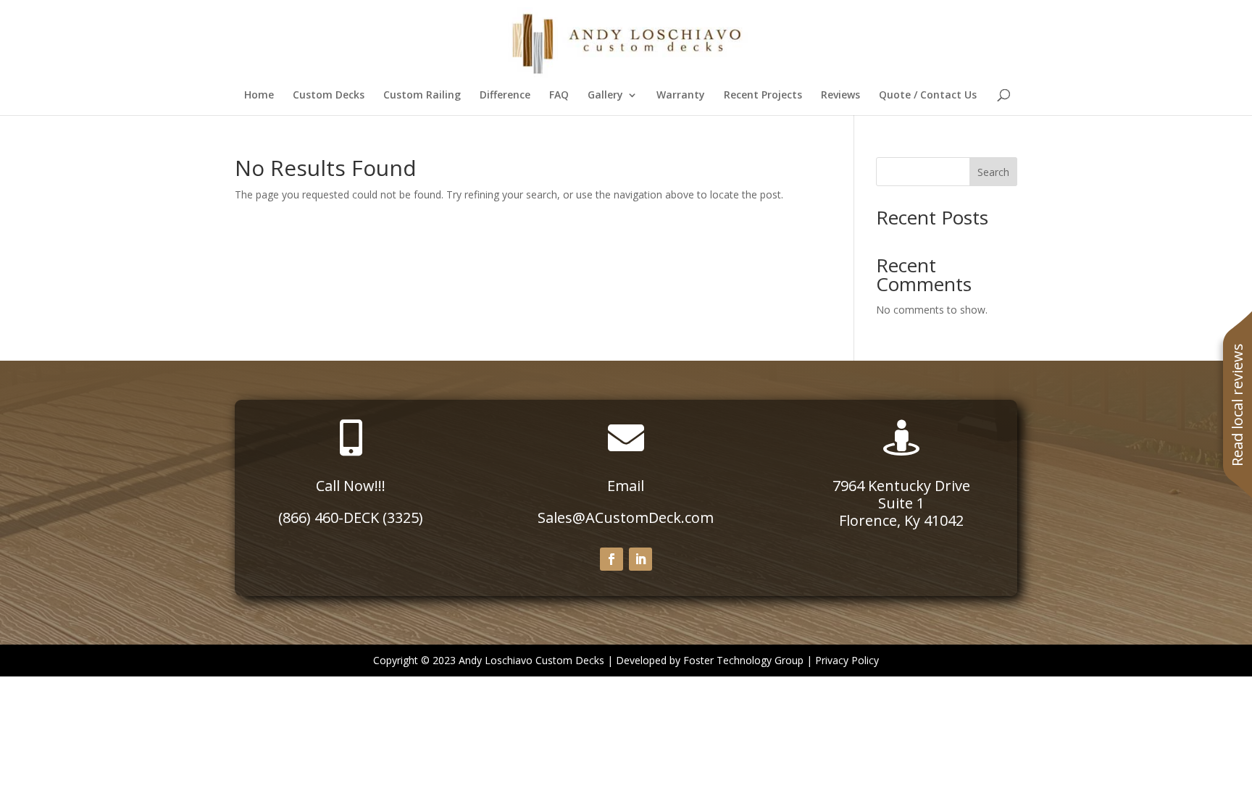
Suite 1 (901, 503)
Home (259, 95)
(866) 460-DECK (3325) (350, 517)
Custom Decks (328, 95)
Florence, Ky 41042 (901, 520)
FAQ (559, 95)
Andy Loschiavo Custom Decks (531, 660)
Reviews (840, 95)
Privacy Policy (847, 660)
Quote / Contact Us (928, 95)
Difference (505, 95)
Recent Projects (763, 95)
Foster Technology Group (743, 660)
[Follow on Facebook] (611, 559)
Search (993, 172)
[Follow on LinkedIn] (640, 559)
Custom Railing (422, 95)
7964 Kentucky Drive (901, 485)
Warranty (680, 95)
